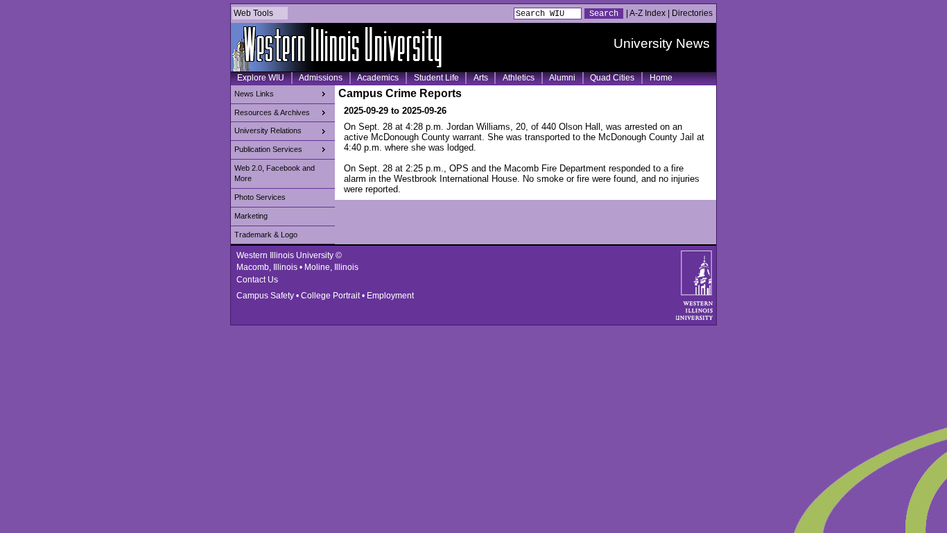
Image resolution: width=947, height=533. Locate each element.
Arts (481, 78)
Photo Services (260, 197)
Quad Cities (612, 78)
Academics (378, 78)
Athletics (519, 78)
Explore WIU (260, 78)
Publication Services (268, 149)
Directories (692, 13)
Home (661, 78)
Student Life (436, 78)
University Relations (268, 130)
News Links (254, 94)
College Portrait (330, 295)
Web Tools (253, 13)
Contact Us (257, 280)
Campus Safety (265, 295)
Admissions (320, 78)
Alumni (562, 78)
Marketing (251, 216)
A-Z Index (647, 13)
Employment (390, 295)
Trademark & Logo (265, 234)
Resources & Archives (272, 112)
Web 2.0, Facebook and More (274, 173)
